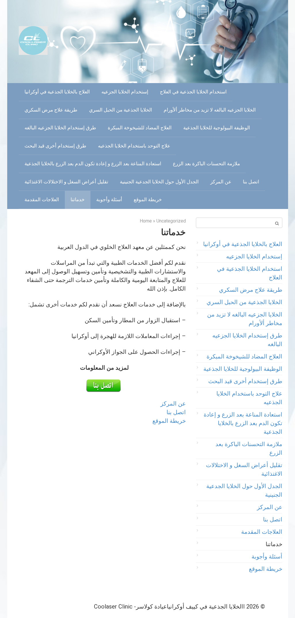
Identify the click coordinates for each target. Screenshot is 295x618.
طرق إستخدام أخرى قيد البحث (55, 146)
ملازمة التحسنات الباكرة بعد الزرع (206, 163)
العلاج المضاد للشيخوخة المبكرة (140, 127)
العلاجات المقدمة (41, 199)
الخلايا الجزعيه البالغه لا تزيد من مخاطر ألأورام (210, 110)
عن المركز (220, 182)
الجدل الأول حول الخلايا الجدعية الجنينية (159, 182)
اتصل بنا (251, 182)
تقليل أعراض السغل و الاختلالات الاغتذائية (66, 182)
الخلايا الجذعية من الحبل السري (120, 110)
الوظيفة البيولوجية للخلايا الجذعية (216, 127)
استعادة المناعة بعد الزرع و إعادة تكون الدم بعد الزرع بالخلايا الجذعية (92, 163)
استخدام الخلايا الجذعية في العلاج (193, 92)
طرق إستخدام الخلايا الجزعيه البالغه (60, 127)
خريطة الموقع (148, 199)
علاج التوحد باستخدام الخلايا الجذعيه (134, 146)
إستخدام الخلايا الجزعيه (124, 92)
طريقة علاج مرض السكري (50, 110)
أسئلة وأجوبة (109, 199)
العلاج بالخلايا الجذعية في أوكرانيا (57, 92)
